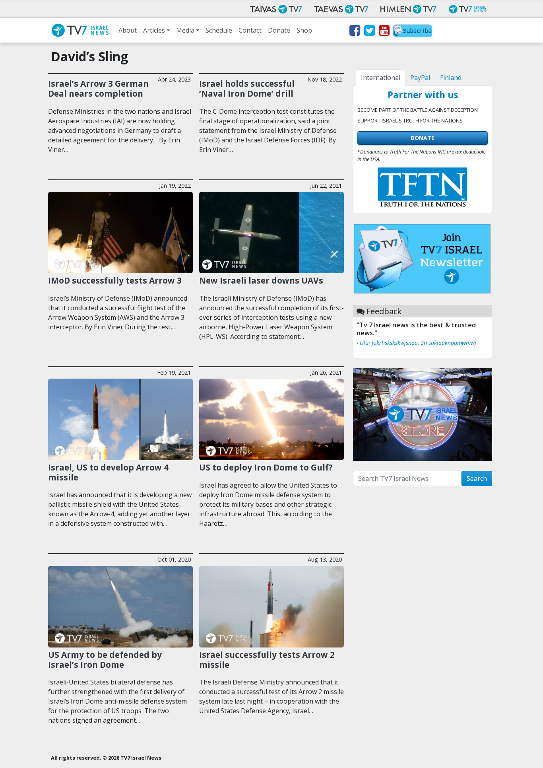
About (127, 30)
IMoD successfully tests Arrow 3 (115, 280)
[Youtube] (383, 31)
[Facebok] (354, 31)
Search (477, 478)
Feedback (384, 311)
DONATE (422, 138)
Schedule (219, 30)
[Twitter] (369, 31)
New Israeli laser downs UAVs (261, 280)
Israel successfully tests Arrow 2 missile (267, 659)
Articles (154, 30)
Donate (279, 30)
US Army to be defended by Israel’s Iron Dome (105, 659)
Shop (304, 30)
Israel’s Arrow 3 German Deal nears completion (98, 88)
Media (185, 30)
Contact (250, 30)
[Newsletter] (412, 31)
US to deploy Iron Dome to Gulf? (266, 467)
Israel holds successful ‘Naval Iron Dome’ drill (247, 88)
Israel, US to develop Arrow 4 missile (108, 472)
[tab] (380, 77)
